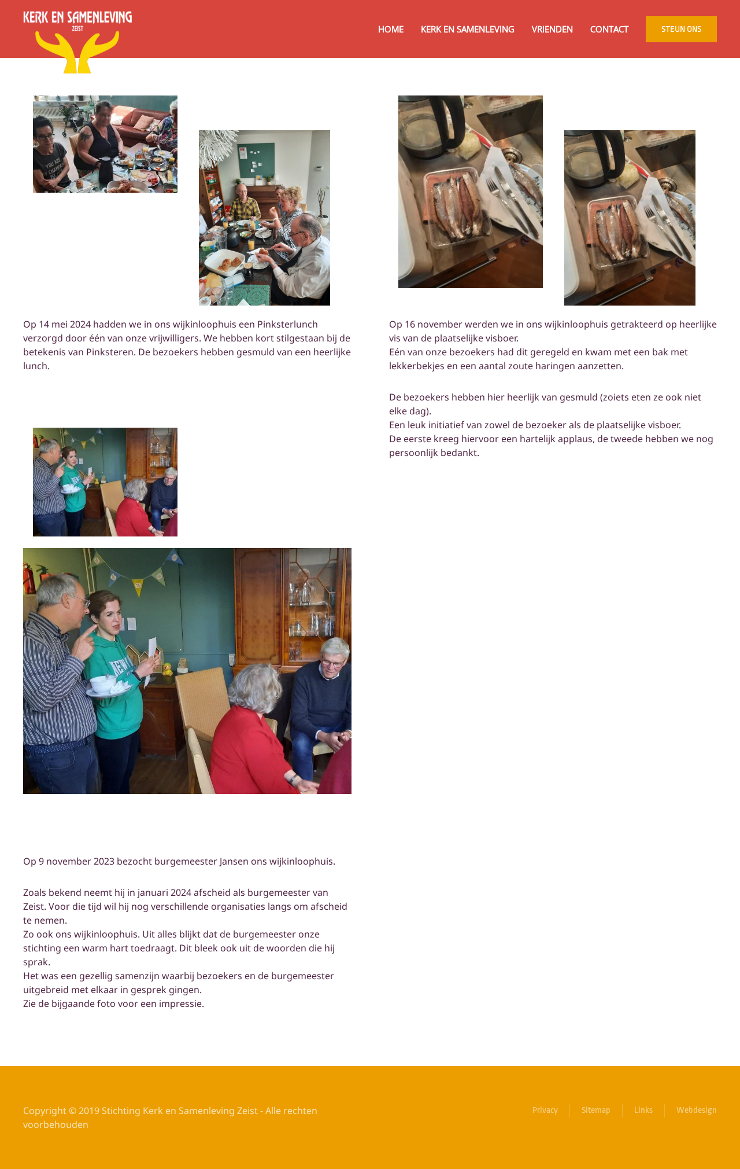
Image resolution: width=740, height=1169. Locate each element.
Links (643, 1110)
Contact (609, 29)
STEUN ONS (681, 29)
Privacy (545, 1110)
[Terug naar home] (77, 29)
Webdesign (696, 1110)
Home (391, 29)
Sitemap (596, 1110)
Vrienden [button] (552, 29)
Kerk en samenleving (468, 29)
